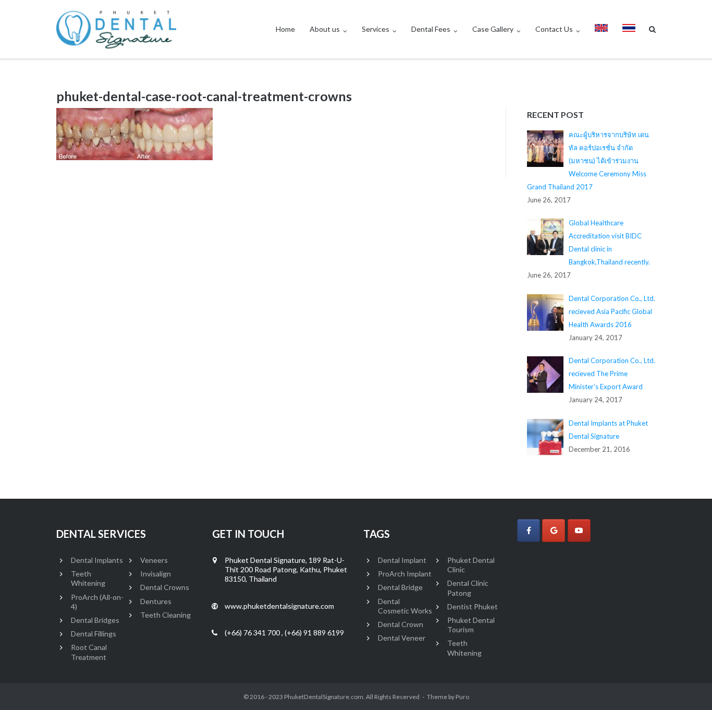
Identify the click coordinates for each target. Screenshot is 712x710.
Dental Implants (97, 560)
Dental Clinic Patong (467, 588)
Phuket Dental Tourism (471, 625)
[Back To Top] (686, 685)
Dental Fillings (93, 633)
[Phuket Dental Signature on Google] (553, 530)
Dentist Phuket (472, 606)
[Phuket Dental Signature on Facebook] (528, 530)
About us (325, 29)
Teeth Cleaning (165, 614)
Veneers (154, 560)
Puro (462, 697)
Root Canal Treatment (89, 652)
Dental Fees (430, 29)
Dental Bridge (400, 587)
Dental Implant (402, 560)
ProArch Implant (405, 573)
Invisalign (155, 573)
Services (375, 29)
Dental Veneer (401, 637)
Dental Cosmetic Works (405, 606)
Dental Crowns (164, 587)
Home (285, 29)
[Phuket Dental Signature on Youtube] (579, 530)
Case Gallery (492, 29)
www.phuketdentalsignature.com (279, 605)
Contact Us (554, 29)
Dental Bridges (95, 620)
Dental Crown (400, 624)
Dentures (155, 601)
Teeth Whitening (88, 578)
